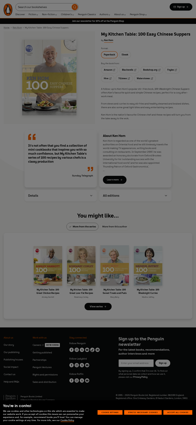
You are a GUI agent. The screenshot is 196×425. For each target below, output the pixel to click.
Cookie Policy (67, 420)
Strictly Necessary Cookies (143, 412)
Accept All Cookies (177, 412)
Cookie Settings (110, 412)
